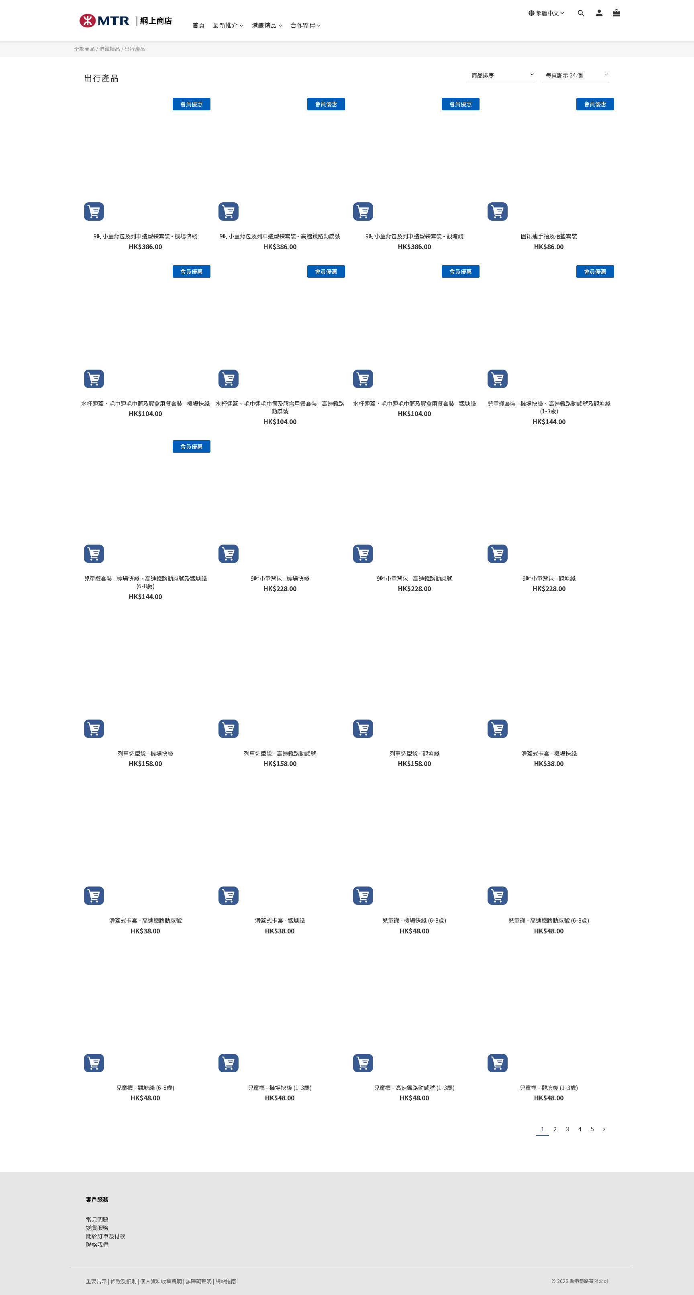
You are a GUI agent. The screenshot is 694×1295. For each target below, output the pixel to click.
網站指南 (225, 1281)
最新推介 (225, 25)
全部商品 (85, 49)
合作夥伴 (302, 25)
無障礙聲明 (199, 1281)
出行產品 (135, 49)
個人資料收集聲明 (161, 1281)
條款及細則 (123, 1281)
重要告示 (96, 1281)
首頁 (198, 25)
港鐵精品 (264, 25)
